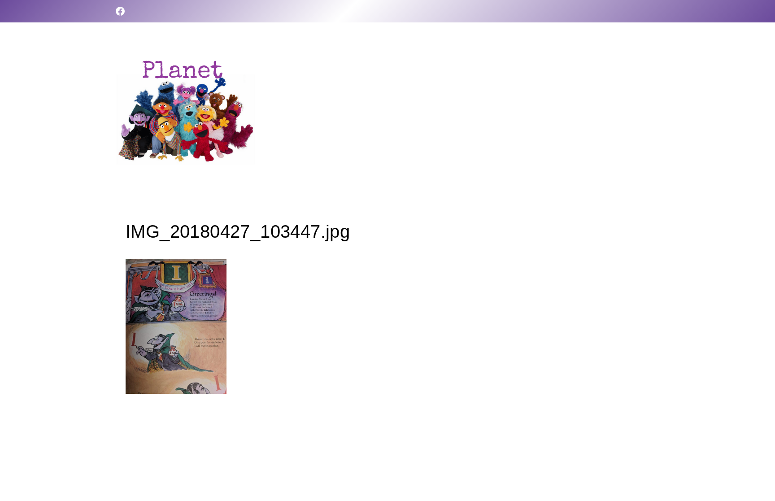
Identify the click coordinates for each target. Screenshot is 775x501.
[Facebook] (120, 11)
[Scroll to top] (753, 465)
